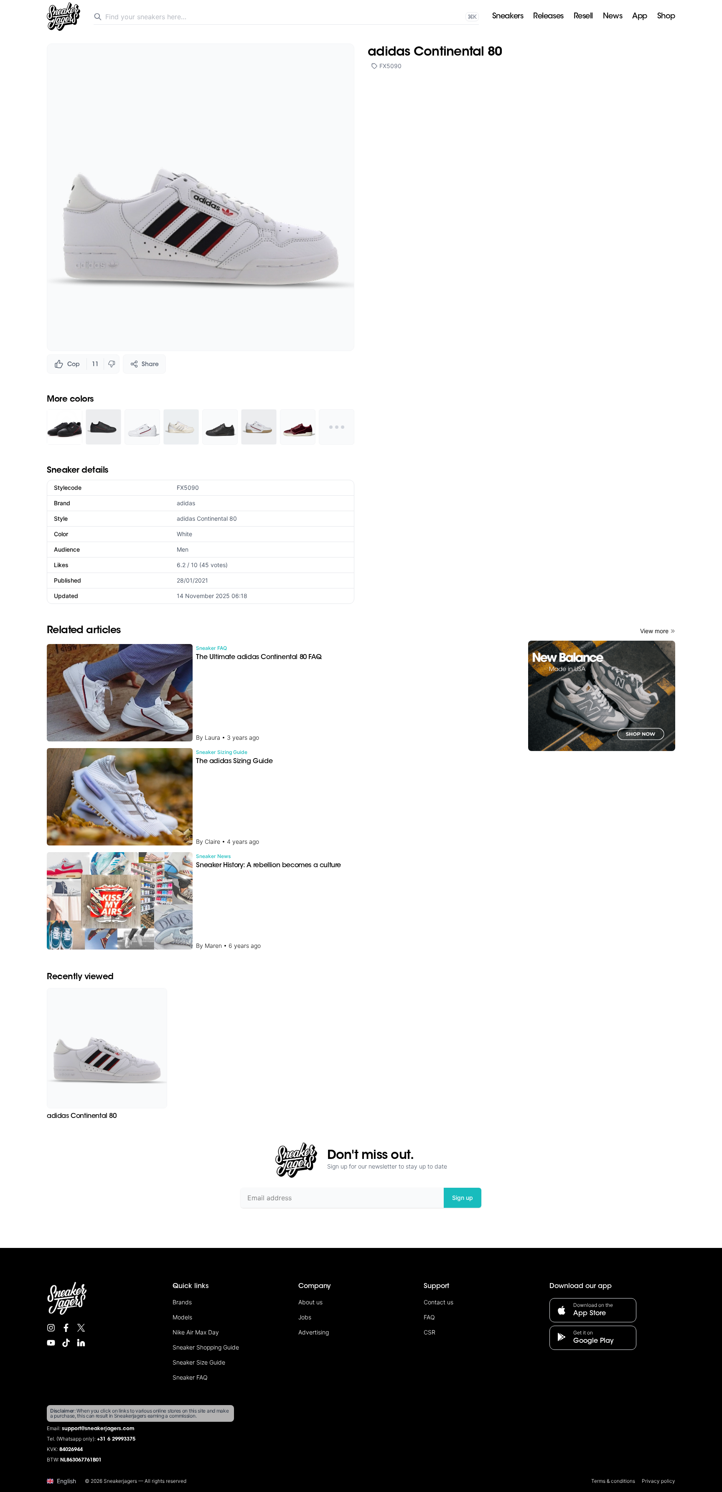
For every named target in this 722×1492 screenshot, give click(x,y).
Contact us (438, 1302)
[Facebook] (66, 1328)
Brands (182, 1302)
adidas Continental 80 (207, 518)
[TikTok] (66, 1343)
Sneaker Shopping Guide (206, 1347)
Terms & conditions (613, 1481)
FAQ (429, 1317)
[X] (81, 1328)
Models (182, 1317)
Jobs (304, 1317)
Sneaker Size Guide (199, 1362)
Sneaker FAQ (190, 1377)
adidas (186, 503)
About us (310, 1302)
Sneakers (507, 16)
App (639, 16)
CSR (429, 1332)
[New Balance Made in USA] (601, 696)
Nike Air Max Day (196, 1332)
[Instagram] (51, 1328)
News (612, 16)
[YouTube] (51, 1343)
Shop (666, 16)
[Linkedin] (81, 1343)
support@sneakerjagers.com (98, 1428)
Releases (548, 16)
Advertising (313, 1332)
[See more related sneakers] (336, 427)
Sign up (462, 1197)
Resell (583, 16)
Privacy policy (658, 1481)
